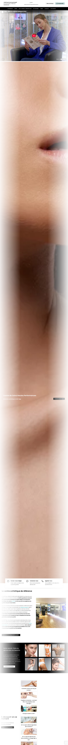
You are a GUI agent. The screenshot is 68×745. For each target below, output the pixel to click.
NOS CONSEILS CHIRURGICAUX (25, 8)
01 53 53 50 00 (6, 4)
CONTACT (47, 8)
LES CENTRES (35, 8)
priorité (13, 601)
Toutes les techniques (9, 666)
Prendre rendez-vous (59, 398)
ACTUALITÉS (53, 8)
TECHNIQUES (10, 8)
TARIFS (41, 8)
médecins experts (24, 607)
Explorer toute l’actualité (7, 727)
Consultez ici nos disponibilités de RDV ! (11, 635)
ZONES (15, 8)
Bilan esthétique (50, 3)
